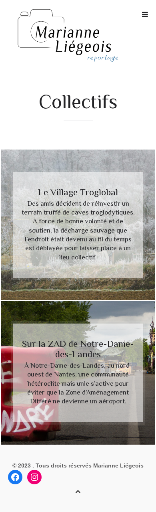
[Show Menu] (143, 14)
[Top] (78, 490)
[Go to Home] (78, 35)
